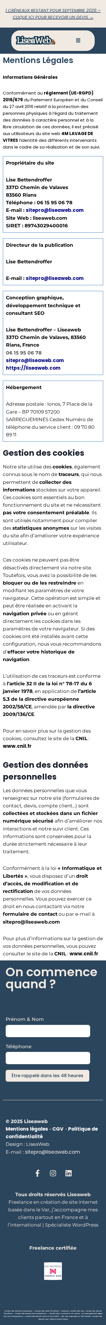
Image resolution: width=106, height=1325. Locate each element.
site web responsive (69, 1316)
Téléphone (18, 1046)
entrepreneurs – (18, 1316)
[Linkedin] (69, 1173)
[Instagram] (53, 1173)
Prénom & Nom (25, 1019)
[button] (78, 41)
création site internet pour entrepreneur (31, 1313)
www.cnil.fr (17, 746)
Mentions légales (27, 1129)
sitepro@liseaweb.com (35, 360)
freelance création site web (72, 1311)
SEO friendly (85, 1316)
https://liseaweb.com (33, 368)
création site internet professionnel (18, 1311)
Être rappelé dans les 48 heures (47, 1075)
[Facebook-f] (38, 1173)
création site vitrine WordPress (46, 1311)
